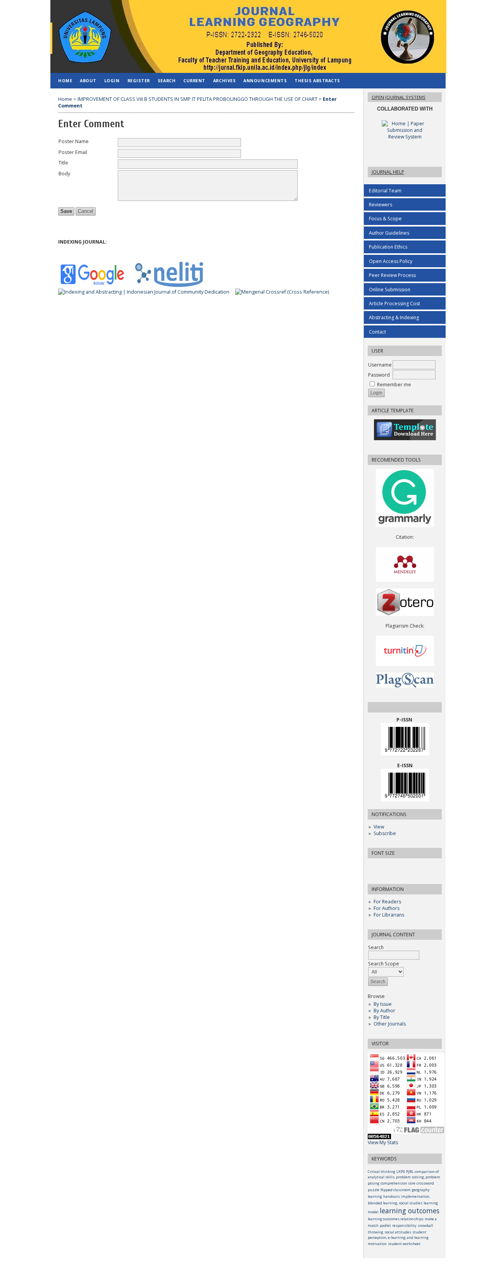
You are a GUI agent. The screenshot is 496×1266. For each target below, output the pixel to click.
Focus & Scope (385, 218)
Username (380, 364)
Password (379, 375)
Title (63, 162)
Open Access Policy (390, 261)
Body (64, 173)
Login (112, 80)
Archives (224, 80)
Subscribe (385, 833)
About (88, 80)
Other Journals (390, 1023)
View (379, 826)
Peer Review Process (392, 275)
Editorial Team (385, 190)
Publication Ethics (388, 247)
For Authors (387, 908)
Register (138, 80)
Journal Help (388, 172)
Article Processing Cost (394, 303)
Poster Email (73, 152)
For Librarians (389, 914)
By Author (384, 1010)
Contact (377, 332)
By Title (382, 1017)
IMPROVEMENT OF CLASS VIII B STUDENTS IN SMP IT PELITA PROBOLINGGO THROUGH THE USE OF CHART (197, 99)
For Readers (387, 901)
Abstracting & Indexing (394, 317)
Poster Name (74, 141)
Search (167, 80)
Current (194, 80)
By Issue (383, 1004)
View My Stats (383, 1142)
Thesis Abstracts (317, 80)
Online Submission (389, 289)
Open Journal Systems (398, 97)
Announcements (265, 80)
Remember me (394, 384)
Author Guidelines (389, 233)
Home (65, 80)
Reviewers (380, 204)
